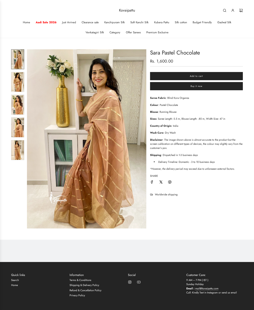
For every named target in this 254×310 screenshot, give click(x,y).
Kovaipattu (127, 10)
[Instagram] (130, 282)
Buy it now (196, 86)
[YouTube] (139, 282)
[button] (30, 139)
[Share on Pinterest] (170, 182)
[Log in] (233, 10)
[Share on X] (161, 182)
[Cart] (241, 10)
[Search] (225, 10)
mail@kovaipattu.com (206, 288)
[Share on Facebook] (152, 182)
